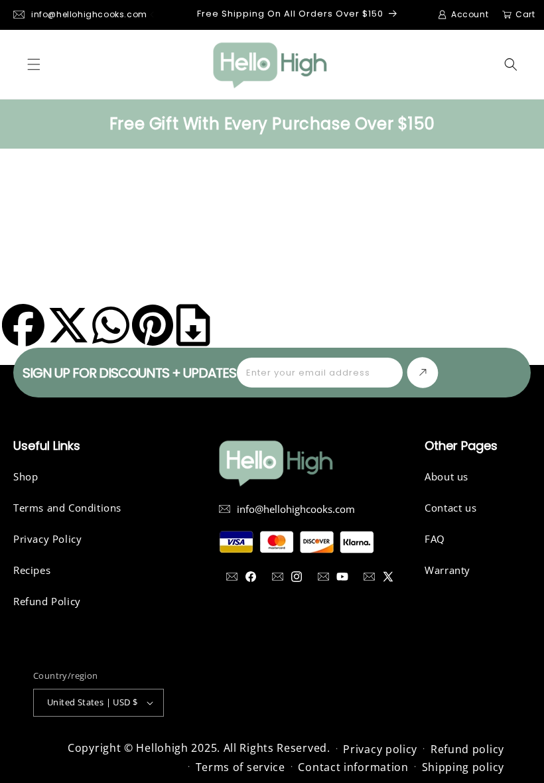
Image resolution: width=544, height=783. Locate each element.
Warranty (447, 570)
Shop (25, 476)
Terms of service (240, 767)
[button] (33, 64)
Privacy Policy (47, 538)
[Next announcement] (443, 14)
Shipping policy (463, 767)
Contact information (353, 767)
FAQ (435, 538)
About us (446, 476)
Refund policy (467, 749)
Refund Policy (47, 601)
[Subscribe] (422, 373)
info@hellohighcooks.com (89, 14)
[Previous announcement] (152, 14)
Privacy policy (380, 749)
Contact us (450, 507)
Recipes (31, 570)
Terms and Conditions (67, 507)
